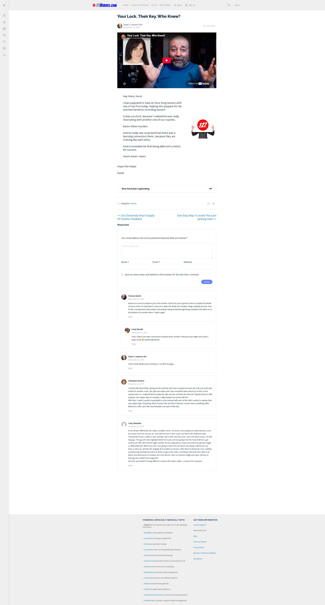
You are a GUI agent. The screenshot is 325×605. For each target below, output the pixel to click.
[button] (166, 188)
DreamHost (148, 544)
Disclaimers (197, 559)
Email (156, 262)
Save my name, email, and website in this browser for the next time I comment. (162, 274)
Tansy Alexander (134, 423)
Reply (130, 317)
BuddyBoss (148, 533)
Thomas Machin (134, 296)
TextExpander (149, 600)
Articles (134, 203)
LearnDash (148, 538)
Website (188, 262)
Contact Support (199, 525)
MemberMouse (150, 572)
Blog (195, 536)
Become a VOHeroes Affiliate (204, 553)
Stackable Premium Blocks (154, 595)
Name (125, 262)
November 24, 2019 (136, 384)
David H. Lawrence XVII (132, 24)
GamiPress (148, 589)
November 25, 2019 (136, 426)
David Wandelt (137, 329)
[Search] (228, 5)
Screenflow (148, 549)
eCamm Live (148, 561)
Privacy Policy (198, 547)
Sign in (237, 5)
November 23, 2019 (136, 299)
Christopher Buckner (136, 381)
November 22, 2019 (131, 27)
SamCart (147, 578)
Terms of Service (199, 542)
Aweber (147, 583)
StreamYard (148, 555)
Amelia (146, 566)
